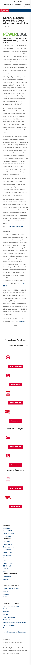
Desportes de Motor (8, 533)
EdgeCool (5, 591)
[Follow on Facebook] (12, 656)
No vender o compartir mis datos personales (15, 622)
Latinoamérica (26, 4)
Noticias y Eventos (8, 4)
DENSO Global (7, 555)
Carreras (5, 558)
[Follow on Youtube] (19, 656)
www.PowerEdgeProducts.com (14, 226)
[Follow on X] (16, 656)
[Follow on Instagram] (23, 656)
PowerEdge (6, 579)
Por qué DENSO (18, 1)
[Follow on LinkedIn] (26, 656)
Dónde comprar (15, 384)
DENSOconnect (7, 536)
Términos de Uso (7, 620)
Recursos (26, 1)
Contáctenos (18, 4)
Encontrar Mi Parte (16, 366)
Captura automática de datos (11, 589)
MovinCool (6, 594)
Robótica (5, 597)
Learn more (22, 321)
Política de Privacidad (9, 617)
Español (26, 7)
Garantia (5, 560)
